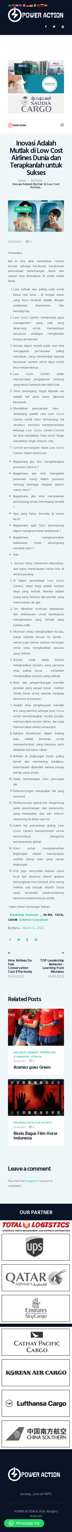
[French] (24, 5)
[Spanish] (46, 5)
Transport (23, 1057)
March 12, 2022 (33, 928)
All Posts (36, 180)
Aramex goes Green (31, 1067)
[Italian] (35, 5)
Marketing (49, 1052)
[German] (28, 5)
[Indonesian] (31, 5)
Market (34, 1052)
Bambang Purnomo (25, 914)
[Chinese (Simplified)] (13, 5)
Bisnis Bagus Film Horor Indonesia (35, 1136)
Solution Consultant (33, 919)
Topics (48, 1123)
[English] (20, 5)
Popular (35, 1123)
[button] (24, 1523)
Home (22, 180)
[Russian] (42, 5)
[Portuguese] (38, 5)
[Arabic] (10, 5)
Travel (37, 1057)
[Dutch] (17, 5)
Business (23, 209)
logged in (32, 1180)
